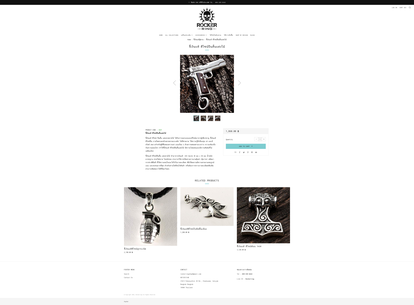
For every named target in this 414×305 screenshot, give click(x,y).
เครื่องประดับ (186, 35)
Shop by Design (242, 35)
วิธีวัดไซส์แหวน (215, 35)
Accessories (200, 35)
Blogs (252, 35)
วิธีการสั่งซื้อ (228, 35)
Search (126, 274)
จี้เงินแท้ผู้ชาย (198, 39)
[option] (207, 84)
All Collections (171, 35)
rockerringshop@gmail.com (190, 274)
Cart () (402, 7)
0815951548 (184, 277)
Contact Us (128, 277)
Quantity (229, 139)
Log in (394, 7)
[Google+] (236, 152)
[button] (196, 118)
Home (161, 35)
